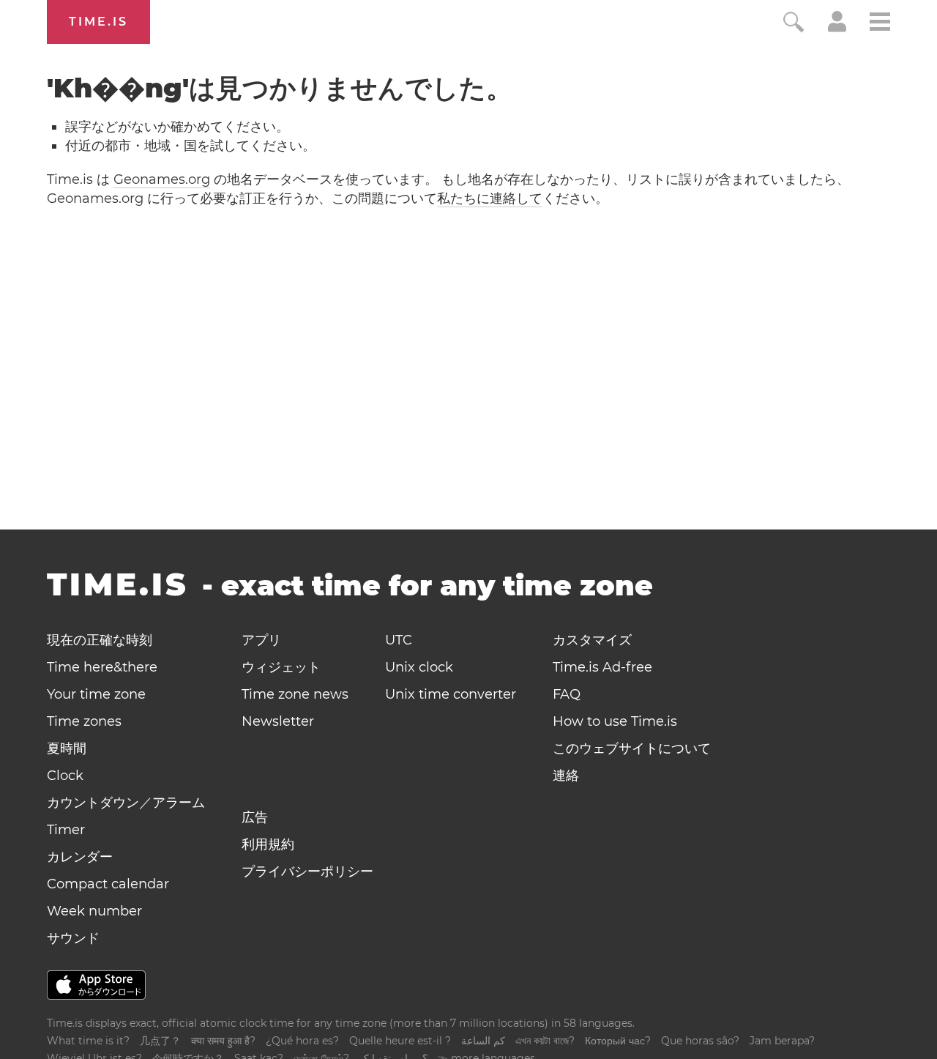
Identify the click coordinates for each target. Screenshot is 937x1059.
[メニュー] (880, 24)
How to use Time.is (615, 721)
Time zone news (295, 694)
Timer (66, 830)
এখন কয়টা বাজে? (545, 1040)
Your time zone (96, 694)
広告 (255, 817)
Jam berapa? (782, 1040)
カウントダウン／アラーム (126, 803)
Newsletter (278, 721)
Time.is (98, 22)
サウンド (73, 938)
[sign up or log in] (837, 28)
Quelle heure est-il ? (400, 1040)
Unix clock (419, 667)
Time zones (84, 721)
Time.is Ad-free (602, 667)
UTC (398, 640)
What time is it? (88, 1040)
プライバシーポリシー (307, 871)
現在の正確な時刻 (99, 640)
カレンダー (80, 857)
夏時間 (66, 748)
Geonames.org (161, 179)
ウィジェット (281, 667)
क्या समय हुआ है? (223, 1040)
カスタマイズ (592, 640)
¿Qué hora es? (302, 1040)
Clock (65, 776)
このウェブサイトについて (632, 748)
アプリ (261, 640)
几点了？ (160, 1040)
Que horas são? (700, 1040)
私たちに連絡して (489, 198)
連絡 (566, 776)
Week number (94, 911)
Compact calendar (108, 884)
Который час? (618, 1040)
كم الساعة (483, 1040)
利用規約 (268, 844)
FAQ (567, 694)
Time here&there (102, 667)
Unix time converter (450, 694)
